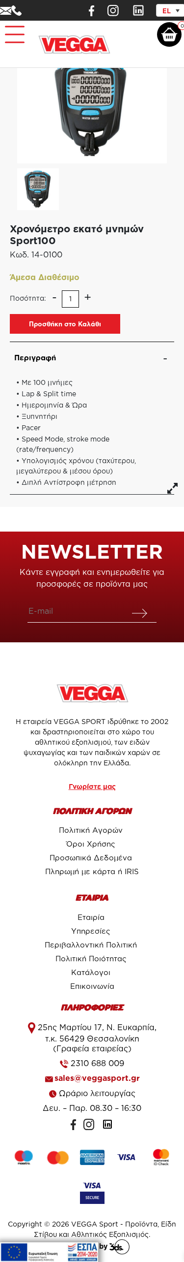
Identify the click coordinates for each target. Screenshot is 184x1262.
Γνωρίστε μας (92, 786)
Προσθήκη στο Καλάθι (65, 323)
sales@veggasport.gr (97, 1077)
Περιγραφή (35, 357)
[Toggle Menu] (13, 30)
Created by (89, 1246)
